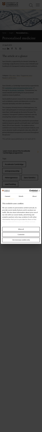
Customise (21, 235)
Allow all (21, 229)
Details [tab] (21, 196)
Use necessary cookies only (21, 240)
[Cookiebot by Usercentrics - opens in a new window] (31, 191)
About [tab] (34, 196)
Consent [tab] (7, 196)
